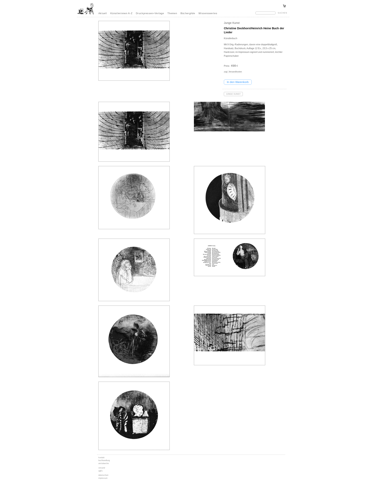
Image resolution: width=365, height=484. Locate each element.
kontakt (101, 457)
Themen (172, 13)
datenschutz (103, 475)
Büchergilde (188, 13)
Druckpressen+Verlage (150, 13)
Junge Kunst (232, 22)
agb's (100, 471)
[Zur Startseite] (85, 14)
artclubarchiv (103, 463)
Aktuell (102, 13)
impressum (103, 478)
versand (101, 468)
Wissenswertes (207, 13)
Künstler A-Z (121, 13)
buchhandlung (104, 460)
